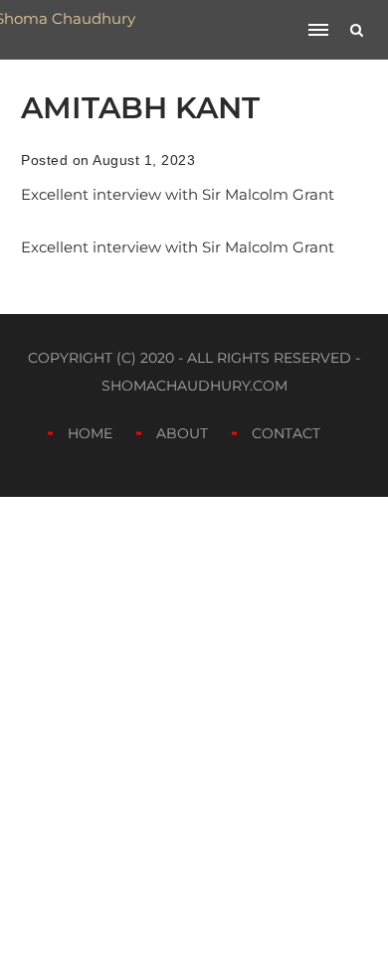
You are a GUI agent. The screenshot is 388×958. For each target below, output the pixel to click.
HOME (90, 433)
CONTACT (286, 433)
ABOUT (182, 433)
